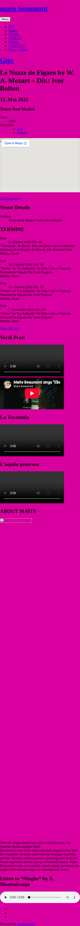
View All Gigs (9, 328)
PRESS (14, 42)
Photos (13, 30)
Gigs (6, 60)
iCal (20, 129)
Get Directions (10, 198)
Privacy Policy (18, 49)
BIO (12, 27)
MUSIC (14, 34)
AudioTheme (26, 924)
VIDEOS (15, 38)
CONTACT (17, 46)
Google (22, 132)
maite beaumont (24, 8)
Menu (5, 19)
